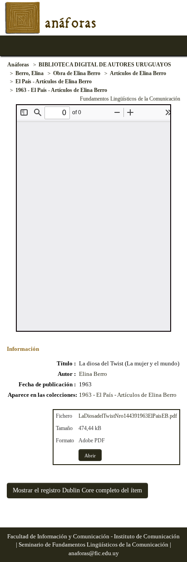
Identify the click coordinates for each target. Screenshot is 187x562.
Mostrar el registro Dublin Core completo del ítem (77, 490)
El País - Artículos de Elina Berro (53, 81)
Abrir (90, 455)
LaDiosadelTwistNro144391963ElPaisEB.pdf (128, 416)
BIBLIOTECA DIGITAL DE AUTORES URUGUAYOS (105, 64)
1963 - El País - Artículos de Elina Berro (61, 90)
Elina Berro (93, 373)
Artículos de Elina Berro (138, 73)
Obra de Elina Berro (76, 73)
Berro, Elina (29, 73)
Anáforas (18, 64)
